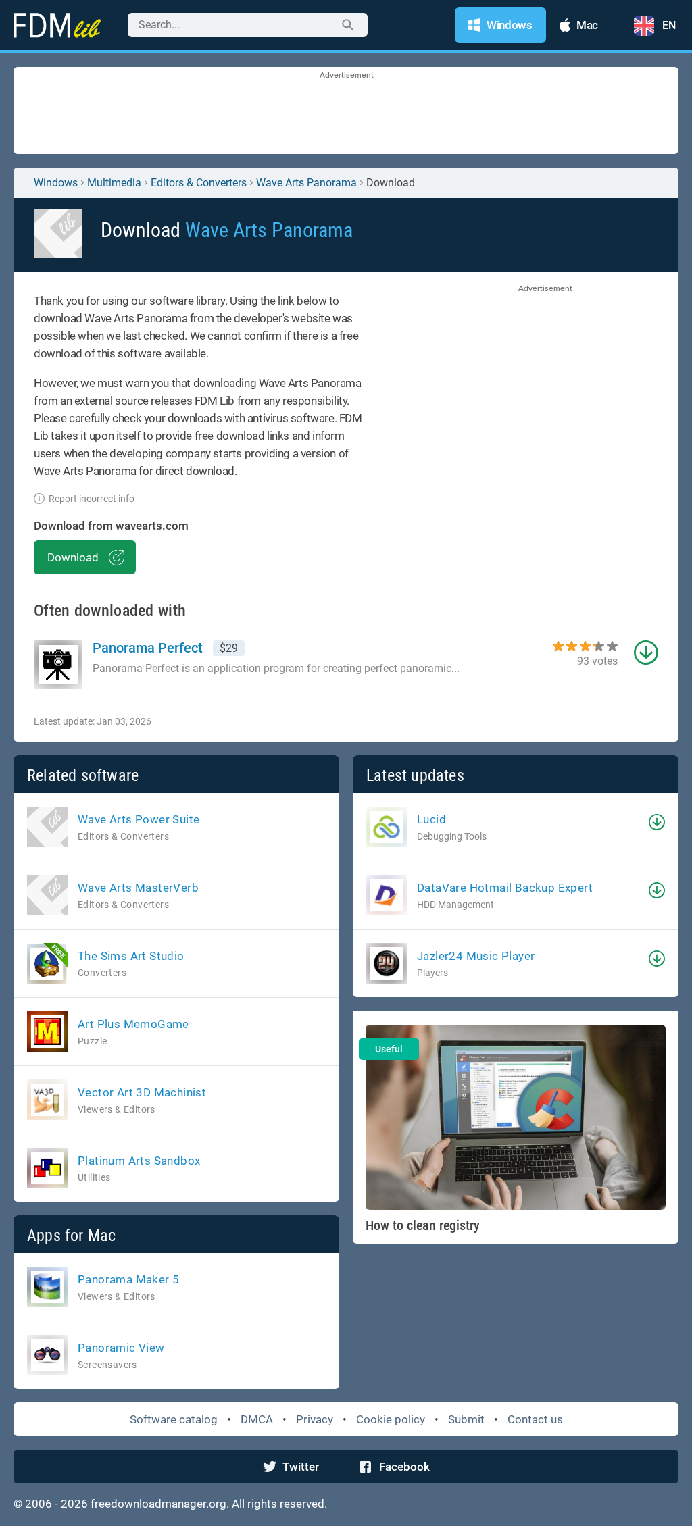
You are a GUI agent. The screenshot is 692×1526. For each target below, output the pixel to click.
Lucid (431, 819)
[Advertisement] (346, 111)
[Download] (657, 822)
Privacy (314, 1419)
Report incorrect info (91, 498)
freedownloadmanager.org (158, 1503)
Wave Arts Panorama (306, 182)
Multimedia (114, 182)
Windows (56, 182)
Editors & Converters (199, 182)
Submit (466, 1419)
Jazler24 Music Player (476, 956)
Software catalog (174, 1419)
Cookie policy (390, 1419)
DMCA (257, 1419)
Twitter (300, 1466)
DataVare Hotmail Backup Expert (505, 887)
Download (73, 557)
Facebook (404, 1466)
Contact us (535, 1419)
